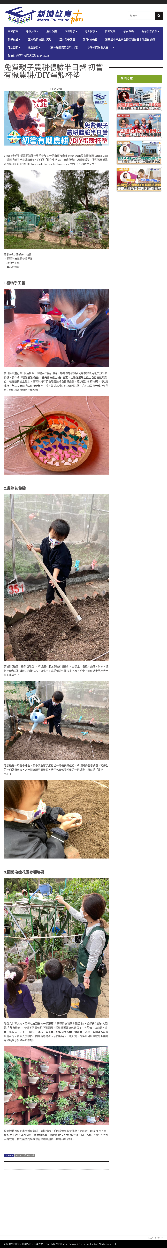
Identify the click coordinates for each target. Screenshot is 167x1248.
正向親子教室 (67, 39)
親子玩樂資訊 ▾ (150, 31)
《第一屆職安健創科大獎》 (64, 47)
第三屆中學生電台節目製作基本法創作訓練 (130, 39)
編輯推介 (13, 31)
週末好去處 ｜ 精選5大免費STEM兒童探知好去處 (32, 1212)
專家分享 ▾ (32, 31)
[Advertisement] (139, 221)
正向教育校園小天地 (40, 39)
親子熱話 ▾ (14, 39)
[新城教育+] (44, 15)
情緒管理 (110, 31)
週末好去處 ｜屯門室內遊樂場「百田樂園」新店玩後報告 (37, 1208)
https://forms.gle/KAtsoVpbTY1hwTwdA (39, 1183)
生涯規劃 (51, 31)
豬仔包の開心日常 (35, 1196)
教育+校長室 (90, 39)
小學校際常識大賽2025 (100, 47)
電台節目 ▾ (34, 47)
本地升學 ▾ (71, 31)
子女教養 (128, 31)
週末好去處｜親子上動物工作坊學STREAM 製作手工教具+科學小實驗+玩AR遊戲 (50, 1216)
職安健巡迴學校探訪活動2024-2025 (28, 55)
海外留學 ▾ (91, 31)
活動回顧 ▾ (14, 47)
